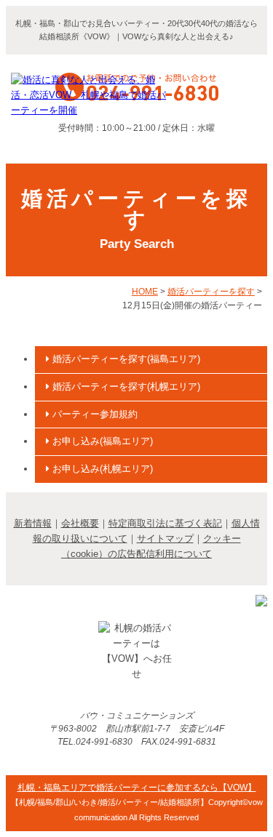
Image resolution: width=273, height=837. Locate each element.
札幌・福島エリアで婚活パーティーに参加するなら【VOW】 (136, 787)
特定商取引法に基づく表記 (165, 523)
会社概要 (80, 523)
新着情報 (33, 523)
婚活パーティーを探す (211, 292)
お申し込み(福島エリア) (101, 441)
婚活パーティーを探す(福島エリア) (125, 358)
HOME (145, 292)
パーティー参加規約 (94, 414)
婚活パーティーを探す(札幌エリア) (125, 386)
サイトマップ (165, 538)
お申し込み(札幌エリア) (101, 468)
